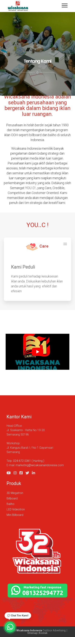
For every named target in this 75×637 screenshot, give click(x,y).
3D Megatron (15, 493)
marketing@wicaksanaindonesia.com (40, 465)
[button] (69, 54)
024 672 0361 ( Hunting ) (28, 461)
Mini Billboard (15, 515)
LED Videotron (16, 509)
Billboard (12, 498)
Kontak (43, 633)
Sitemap (32, 633)
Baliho (10, 504)
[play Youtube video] (38, 352)
